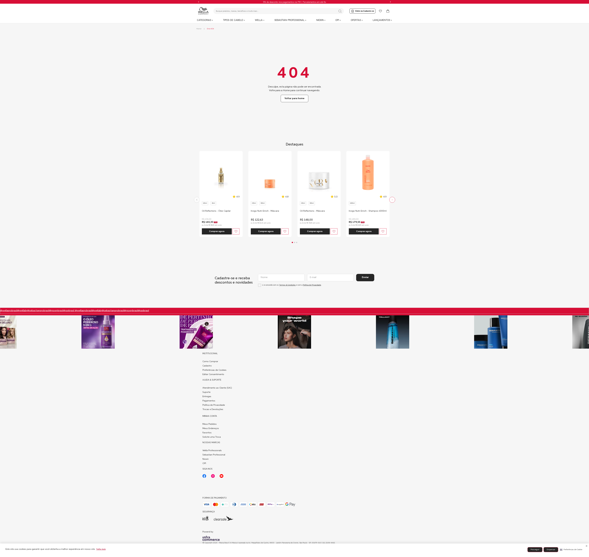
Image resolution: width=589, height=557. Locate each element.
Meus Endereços (210, 428)
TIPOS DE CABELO (233, 20)
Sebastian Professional (213, 455)
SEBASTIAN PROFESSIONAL (289, 20)
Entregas (206, 396)
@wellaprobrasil (8, 310)
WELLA (259, 20)
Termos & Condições (287, 285)
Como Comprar (210, 361)
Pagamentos (208, 401)
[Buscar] (340, 11)
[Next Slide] (390, 2)
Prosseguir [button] (535, 550)
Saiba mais (101, 549)
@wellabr (22, 310)
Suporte (206, 392)
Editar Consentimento (213, 374)
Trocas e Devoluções (212, 409)
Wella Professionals (212, 450)
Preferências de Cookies (214, 370)
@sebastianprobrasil (38, 310)
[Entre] (362, 11)
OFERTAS (356, 20)
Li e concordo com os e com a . (291, 285)
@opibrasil (69, 310)
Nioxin (205, 459)
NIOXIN (320, 20)
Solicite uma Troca (211, 437)
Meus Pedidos (209, 424)
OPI (337, 20)
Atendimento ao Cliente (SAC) (217, 388)
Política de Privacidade (312, 285)
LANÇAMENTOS (381, 20)
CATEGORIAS (204, 20)
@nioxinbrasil (56, 310)
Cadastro (207, 366)
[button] (571, 549)
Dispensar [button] (551, 550)
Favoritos (207, 433)
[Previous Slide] (198, 2)
